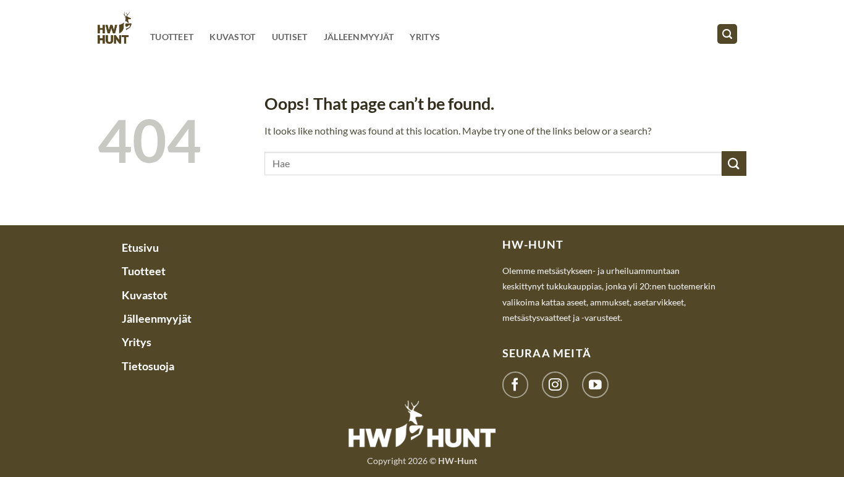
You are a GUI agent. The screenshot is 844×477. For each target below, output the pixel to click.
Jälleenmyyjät (359, 36)
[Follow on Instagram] (555, 384)
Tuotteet (171, 36)
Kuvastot (232, 36)
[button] (727, 34)
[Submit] (734, 163)
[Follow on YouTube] (595, 384)
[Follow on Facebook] (515, 384)
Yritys (425, 36)
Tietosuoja (148, 366)
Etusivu (140, 247)
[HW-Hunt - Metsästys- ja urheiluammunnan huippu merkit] (115, 27)
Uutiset (290, 36)
